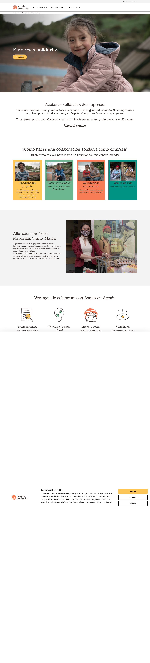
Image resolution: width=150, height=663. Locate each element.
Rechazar (133, 503)
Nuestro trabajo (57, 7)
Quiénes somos (39, 7)
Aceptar (133, 491)
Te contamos (73, 7)
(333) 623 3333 (131, 2)
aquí (67, 499)
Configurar (132, 497)
